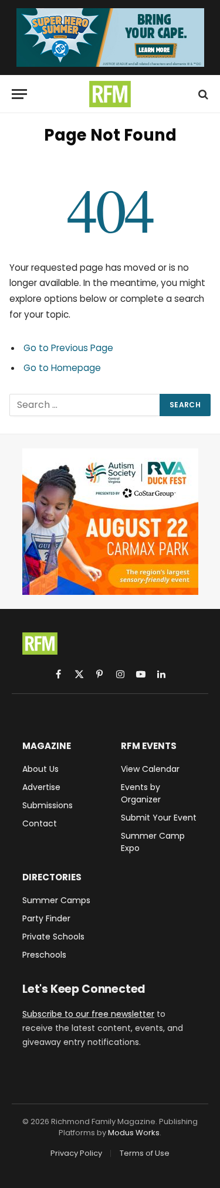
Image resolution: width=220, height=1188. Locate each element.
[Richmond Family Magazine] (110, 94)
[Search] (202, 94)
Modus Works (134, 1132)
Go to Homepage (62, 368)
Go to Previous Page (68, 348)
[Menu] (19, 94)
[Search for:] (85, 405)
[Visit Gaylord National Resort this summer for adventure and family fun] (110, 37)
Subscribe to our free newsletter (88, 1014)
